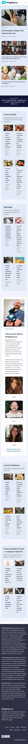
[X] (5, 736)
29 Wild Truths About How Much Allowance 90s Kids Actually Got (8, 272)
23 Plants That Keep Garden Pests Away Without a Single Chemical (19, 489)
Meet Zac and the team (13, 449)
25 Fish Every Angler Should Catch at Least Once (7, 488)
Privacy (24, 730)
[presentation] (14, 17)
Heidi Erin (20, 252)
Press (18, 727)
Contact (12, 727)
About (7, 727)
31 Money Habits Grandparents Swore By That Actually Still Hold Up (19, 604)
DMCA (11, 730)
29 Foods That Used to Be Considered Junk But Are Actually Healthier (20, 140)
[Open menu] (25, 3)
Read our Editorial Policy (14, 451)
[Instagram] (8, 736)
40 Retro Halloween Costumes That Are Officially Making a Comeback (8, 232)
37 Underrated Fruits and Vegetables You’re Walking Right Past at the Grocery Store (20, 178)
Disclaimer (17, 730)
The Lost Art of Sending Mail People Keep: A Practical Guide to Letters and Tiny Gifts (19, 235)
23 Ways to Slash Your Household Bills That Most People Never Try (8, 575)
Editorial (23, 727)
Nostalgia (4, 27)
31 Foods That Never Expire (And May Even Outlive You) (8, 175)
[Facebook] (3, 736)
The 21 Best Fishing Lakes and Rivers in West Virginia (19, 521)
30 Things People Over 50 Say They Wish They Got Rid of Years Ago (20, 574)
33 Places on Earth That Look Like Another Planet (8, 521)
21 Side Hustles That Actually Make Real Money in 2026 (8, 602)
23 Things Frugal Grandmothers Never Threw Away (20, 271)
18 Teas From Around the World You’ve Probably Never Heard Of (8, 140)
